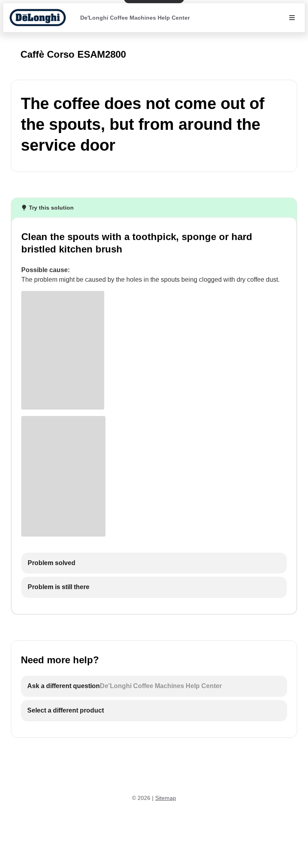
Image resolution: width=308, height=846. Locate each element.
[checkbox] (154, 563)
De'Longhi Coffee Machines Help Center (135, 17)
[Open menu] (292, 17)
